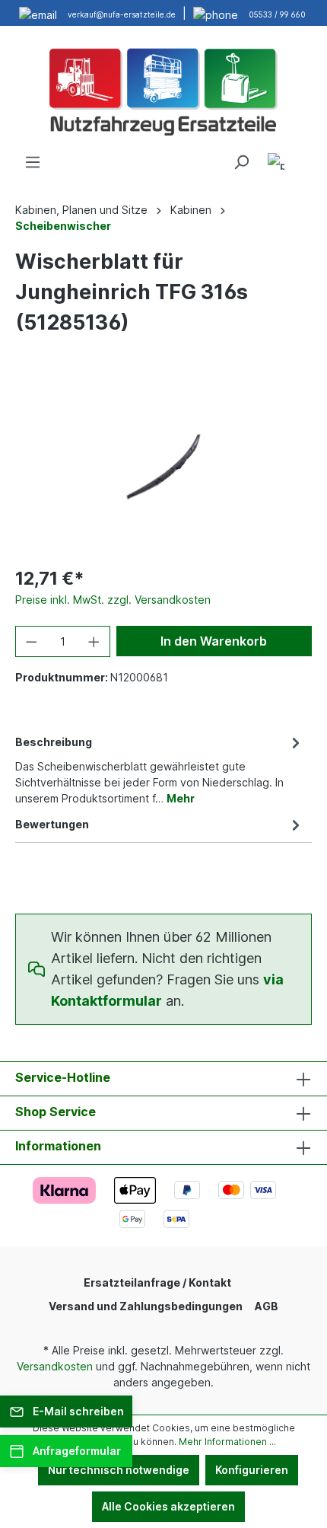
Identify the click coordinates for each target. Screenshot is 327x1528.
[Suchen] (241, 162)
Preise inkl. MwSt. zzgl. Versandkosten (113, 599)
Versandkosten (55, 1366)
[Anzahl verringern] (31, 641)
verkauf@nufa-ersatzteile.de (122, 14)
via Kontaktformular (167, 990)
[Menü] (32, 162)
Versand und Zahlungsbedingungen (146, 1306)
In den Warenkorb (213, 641)
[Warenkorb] (303, 156)
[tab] (159, 769)
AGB (266, 1306)
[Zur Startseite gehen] (163, 90)
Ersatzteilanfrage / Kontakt (157, 1282)
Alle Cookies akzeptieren (168, 1506)
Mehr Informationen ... (227, 1441)
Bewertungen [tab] (52, 824)
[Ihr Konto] (276, 164)
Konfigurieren (251, 1469)
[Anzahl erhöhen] (94, 641)
